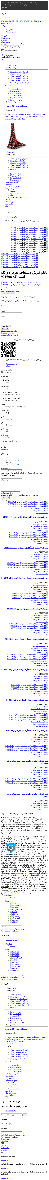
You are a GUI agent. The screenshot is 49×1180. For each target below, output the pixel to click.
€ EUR (8, 17)
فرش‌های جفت (37, 116)
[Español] (10, 21)
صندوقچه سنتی (16, 197)
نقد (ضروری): (6, 480)
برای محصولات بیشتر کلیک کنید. (13, 929)
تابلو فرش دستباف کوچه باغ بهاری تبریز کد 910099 (25, 517)
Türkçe (15, 914)
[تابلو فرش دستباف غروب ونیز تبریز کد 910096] (30, 595)
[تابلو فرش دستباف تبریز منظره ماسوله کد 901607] (24, 282)
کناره (12, 106)
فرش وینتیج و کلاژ (12, 186)
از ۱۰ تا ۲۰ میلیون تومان (19, 76)
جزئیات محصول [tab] (11, 364)
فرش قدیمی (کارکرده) (14, 116)
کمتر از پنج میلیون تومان (19, 72)
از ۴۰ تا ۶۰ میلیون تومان (19, 80)
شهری (42, 114)
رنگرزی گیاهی (10, 119)
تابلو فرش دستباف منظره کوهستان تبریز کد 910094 (24, 669)
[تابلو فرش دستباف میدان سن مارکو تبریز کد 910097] (27, 565)
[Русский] (32, 21)
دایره (7, 106)
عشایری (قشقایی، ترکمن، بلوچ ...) (18, 114)
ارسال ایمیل (6, 326)
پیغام (3, 316)
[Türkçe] (25, 21)
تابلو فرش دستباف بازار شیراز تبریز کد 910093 (27, 700)
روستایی (35, 114)
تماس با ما (9, 29)
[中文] (22, 21)
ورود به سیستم (11, 891)
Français (16, 916)
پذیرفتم (4, 7)
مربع (17, 106)
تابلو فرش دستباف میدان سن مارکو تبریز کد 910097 (24, 578)
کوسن (12, 191)
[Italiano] (36, 21)
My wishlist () (10, 1111)
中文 (15, 912)
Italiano (15, 920)
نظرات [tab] (8, 366)
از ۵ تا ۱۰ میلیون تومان (18, 74)
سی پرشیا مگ (10, 201)
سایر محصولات (11, 188)
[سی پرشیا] (5, 38)
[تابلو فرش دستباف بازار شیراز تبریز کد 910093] (29, 687)
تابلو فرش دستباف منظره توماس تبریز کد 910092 (25, 730)
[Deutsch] (14, 21)
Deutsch (16, 907)
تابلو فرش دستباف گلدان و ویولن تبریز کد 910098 (26, 547)
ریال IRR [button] (4, 13)
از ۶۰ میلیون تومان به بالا (19, 82)
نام (2, 307)
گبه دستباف (9, 152)
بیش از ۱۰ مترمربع (17, 100)
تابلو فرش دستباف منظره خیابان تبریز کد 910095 (26, 639)
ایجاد (24, 1115)
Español (16, 905)
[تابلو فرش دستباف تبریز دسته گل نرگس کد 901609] (24, 284)
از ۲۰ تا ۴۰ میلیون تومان (19, 78)
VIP (6, 206)
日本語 (16, 922)
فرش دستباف (10, 65)
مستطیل (23, 106)
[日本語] (39, 21)
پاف (11, 195)
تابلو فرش (9, 184)
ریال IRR (8, 895)
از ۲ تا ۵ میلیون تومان (18, 161)
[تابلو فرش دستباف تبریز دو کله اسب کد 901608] (29, 228)
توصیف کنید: (5, 468)
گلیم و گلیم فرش (12, 182)
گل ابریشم (21, 119)
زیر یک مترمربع (16, 89)
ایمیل (3, 311)
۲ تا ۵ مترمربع (15, 93)
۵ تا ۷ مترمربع (15, 95)
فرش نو (27, 116)
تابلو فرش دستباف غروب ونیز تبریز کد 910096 (27, 608)
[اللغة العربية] (18, 21)
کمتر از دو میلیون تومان (19, 158)
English (16, 903)
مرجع (8, 372)
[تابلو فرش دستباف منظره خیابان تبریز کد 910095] (28, 626)
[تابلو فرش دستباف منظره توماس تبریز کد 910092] (28, 717)
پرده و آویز (14, 193)
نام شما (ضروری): (8, 475)
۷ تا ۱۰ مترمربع (16, 97)
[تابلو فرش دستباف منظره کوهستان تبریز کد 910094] (27, 656)
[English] (7, 21)
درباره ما (8, 199)
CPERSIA (22, 874)
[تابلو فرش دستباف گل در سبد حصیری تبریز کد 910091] (26, 748)
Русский (16, 918)
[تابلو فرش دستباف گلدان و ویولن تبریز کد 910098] (28, 535)
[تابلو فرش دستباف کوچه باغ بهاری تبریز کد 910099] (28, 504)
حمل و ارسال (10, 32)
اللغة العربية (17, 910)
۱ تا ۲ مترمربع (15, 91)
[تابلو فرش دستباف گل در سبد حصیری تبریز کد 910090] (26, 781)
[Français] (29, 21)
